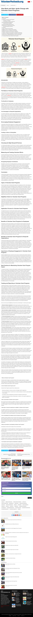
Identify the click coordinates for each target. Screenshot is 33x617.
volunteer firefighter (10, 507)
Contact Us (22, 615)
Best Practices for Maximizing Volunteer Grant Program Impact (12, 34)
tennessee (16, 506)
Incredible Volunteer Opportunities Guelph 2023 (11, 545)
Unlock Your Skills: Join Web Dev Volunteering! (29, 598)
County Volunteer (5, 503)
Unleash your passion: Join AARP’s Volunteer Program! (5, 479)
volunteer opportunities (26, 507)
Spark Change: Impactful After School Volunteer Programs (5, 468)
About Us (19, 615)
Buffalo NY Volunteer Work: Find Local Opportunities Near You (18, 595)
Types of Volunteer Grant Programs (7, 28)
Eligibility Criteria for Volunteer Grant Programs (9, 29)
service (3, 506)
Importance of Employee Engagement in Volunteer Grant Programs (12, 33)
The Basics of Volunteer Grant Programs (8, 19)
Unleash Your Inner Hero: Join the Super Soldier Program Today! (9, 455)
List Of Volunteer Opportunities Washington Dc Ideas (12, 568)
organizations (17, 62)
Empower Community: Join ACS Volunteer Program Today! (26, 468)
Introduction (4, 18)
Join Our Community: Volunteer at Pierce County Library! (23, 455)
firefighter (16, 503)
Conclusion (4, 27)
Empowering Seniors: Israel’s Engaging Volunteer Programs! (13, 528)
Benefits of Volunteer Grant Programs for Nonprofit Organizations (12, 32)
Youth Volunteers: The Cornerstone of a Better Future (18, 605)
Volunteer (2, 59)
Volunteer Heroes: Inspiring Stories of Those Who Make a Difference (12, 614)
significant (26, 59)
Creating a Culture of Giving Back (7, 23)
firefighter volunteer (23, 503)
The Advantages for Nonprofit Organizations (9, 21)
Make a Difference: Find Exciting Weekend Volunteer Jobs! (29, 594)
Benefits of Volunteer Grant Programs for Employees (10, 31)
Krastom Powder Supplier (28, 614)
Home (8, 5)
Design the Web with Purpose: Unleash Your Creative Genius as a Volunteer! (29, 603)
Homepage (10, 615)
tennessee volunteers (22, 506)
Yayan (3, 12)
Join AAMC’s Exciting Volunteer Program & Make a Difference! (16, 479)
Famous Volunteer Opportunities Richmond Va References (13, 519)
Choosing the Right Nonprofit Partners (8, 24)
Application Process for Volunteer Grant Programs (9, 30)
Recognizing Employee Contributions (8, 26)
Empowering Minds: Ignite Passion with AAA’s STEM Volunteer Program (26, 479)
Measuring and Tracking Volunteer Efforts (8, 25)
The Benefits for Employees (6, 20)
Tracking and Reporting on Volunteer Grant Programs (10, 35)
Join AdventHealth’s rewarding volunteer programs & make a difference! (15, 468)
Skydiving (11, 506)
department (11, 503)
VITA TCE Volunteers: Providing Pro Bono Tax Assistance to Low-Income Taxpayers (18, 600)
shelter (7, 506)
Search (2, 496)
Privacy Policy (14, 615)
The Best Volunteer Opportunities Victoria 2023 (11, 549)
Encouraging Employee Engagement (7, 22)
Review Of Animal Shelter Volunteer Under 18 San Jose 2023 (13, 572)
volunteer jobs (13, 5)
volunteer (10, 53)
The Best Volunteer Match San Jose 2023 (11, 585)
